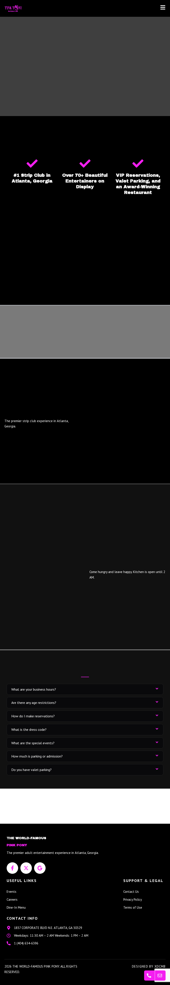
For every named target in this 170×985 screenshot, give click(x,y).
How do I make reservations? (33, 716)
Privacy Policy (132, 899)
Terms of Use (132, 907)
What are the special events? (32, 743)
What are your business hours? (33, 689)
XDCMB (160, 966)
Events (11, 891)
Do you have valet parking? (31, 769)
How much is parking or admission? (37, 756)
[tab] (85, 689)
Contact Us (131, 891)
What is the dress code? (28, 729)
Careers (12, 899)
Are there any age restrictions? (33, 702)
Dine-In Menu (16, 907)
